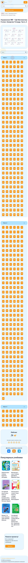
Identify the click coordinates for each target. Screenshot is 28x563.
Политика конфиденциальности (8, 558)
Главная (2, 13)
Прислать (10, 546)
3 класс (6, 13)
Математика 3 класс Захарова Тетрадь (8, 15)
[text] (19, 442)
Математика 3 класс (12, 13)
